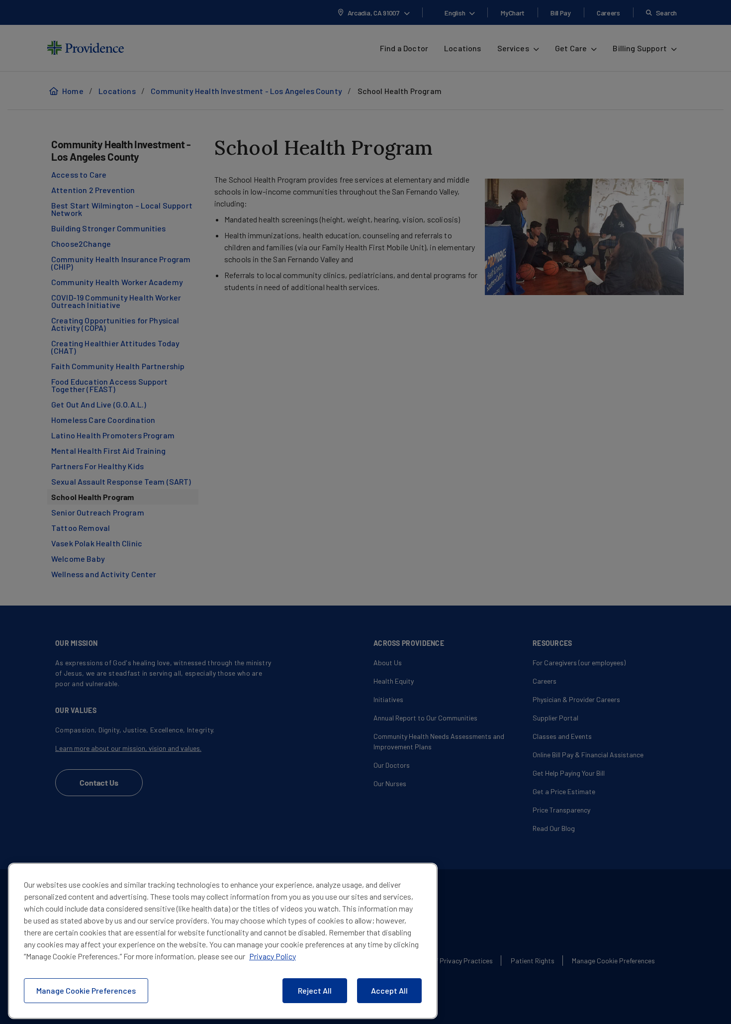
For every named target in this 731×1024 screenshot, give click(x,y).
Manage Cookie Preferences (86, 990)
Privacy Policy (272, 956)
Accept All (389, 990)
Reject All (315, 990)
